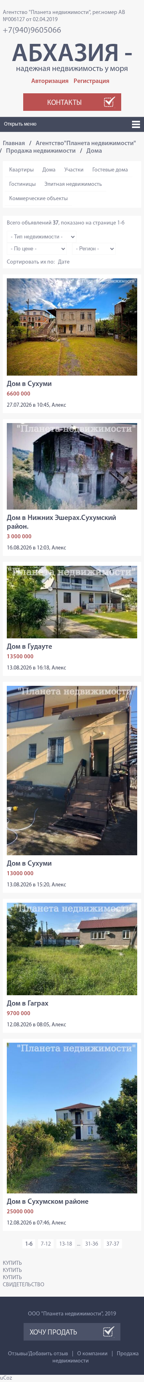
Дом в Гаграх (27, 1004)
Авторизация (49, 81)
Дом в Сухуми (29, 384)
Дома (94, 151)
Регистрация (91, 81)
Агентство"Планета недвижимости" (86, 143)
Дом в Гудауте (29, 647)
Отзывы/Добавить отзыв (38, 1354)
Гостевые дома (110, 170)
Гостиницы (22, 184)
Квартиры (21, 170)
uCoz (6, 1378)
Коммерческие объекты (38, 199)
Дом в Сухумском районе (47, 1202)
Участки (74, 170)
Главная (14, 143)
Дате (64, 262)
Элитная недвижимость (73, 184)
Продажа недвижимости (41, 151)
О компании (92, 1354)
